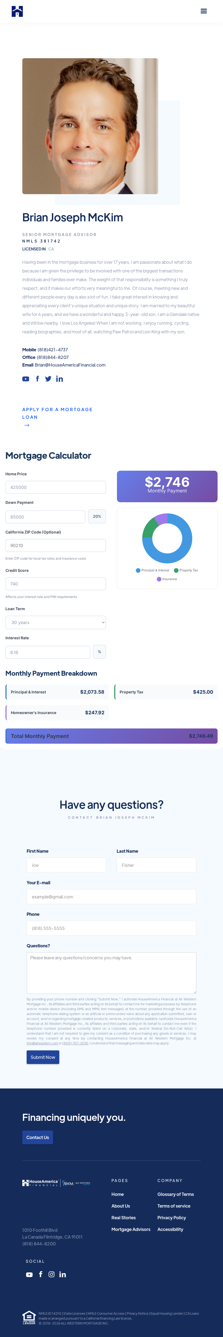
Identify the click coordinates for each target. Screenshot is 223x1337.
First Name (37, 851)
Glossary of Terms (175, 1194)
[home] (17, 11)
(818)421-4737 (53, 349)
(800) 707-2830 (75, 1043)
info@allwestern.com (42, 1043)
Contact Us (37, 1137)
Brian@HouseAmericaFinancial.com (70, 365)
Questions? (38, 945)
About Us (121, 1206)
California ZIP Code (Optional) (33, 532)
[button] (204, 11)
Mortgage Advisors (131, 1229)
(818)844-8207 (53, 357)
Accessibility (170, 1229)
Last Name (127, 851)
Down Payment (19, 502)
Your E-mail (38, 882)
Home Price (16, 473)
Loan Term (15, 608)
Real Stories (124, 1217)
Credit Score (17, 570)
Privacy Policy (171, 1217)
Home (118, 1194)
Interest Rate (17, 637)
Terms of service (173, 1206)
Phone (33, 914)
